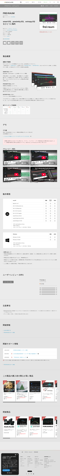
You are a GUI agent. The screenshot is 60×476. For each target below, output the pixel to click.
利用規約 (45, 464)
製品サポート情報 (23, 458)
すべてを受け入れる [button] (6, 470)
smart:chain (19, 432)
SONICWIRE (8, 2)
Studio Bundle (6, 432)
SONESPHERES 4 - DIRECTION (22, 396)
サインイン (45, 2)
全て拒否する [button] (14, 470)
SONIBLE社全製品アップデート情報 (20, 350)
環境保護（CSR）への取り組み (49, 460)
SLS (28, 465)
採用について (46, 467)
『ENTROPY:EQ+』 (36, 65)
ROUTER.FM (29, 460)
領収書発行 (36, 461)
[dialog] (10, 464)
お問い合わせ (22, 465)
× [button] (17, 454)
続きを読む (11, 467)
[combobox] (15, 454)
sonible (8, 36)
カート (36, 467)
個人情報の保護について (48, 465)
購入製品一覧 (37, 458)
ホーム (22, 452)
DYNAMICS (15, 30)
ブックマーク (37, 465)
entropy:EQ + (45, 396)
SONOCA (29, 458)
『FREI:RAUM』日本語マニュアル (20, 357)
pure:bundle (45, 432)
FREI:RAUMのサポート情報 (9, 332)
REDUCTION (10, 30)
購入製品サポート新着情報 (39, 460)
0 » (13, 16)
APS (28, 464)
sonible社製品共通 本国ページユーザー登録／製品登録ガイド (25, 353)
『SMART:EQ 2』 (13, 65)
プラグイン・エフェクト (12, 28)
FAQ (21, 461)
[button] (57, 391)
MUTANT (29, 461)
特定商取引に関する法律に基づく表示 (50, 461)
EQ (7, 30)
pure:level (31, 432)
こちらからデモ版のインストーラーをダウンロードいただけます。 (17, 136)
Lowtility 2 (32, 396)
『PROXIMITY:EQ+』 (27, 65)
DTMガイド (22, 460)
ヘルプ (21, 464)
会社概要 (45, 458)
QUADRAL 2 (6, 396)
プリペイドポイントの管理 (39, 464)
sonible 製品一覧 (7, 330)
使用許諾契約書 (6, 38)
